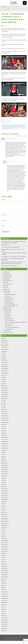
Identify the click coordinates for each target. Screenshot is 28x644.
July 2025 (3, 353)
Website (2, 225)
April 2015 (3, 613)
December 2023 (4, 392)
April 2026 (3, 338)
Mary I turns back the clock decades (9, 265)
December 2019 (4, 493)
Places (4, 285)
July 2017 (3, 555)
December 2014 (4, 622)
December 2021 (4, 441)
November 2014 (4, 624)
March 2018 (4, 538)
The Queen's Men (9, 320)
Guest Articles (6, 277)
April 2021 (3, 458)
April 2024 (3, 383)
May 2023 (3, 405)
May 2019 (3, 508)
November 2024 (4, 368)
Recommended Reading (10, 305)
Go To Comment (23, 136)
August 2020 (4, 476)
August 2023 (4, 398)
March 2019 (4, 512)
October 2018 (4, 523)
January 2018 (4, 542)
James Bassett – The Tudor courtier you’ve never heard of (14, 256)
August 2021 (4, 450)
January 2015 (4, 619)
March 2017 (4, 564)
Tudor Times (6, 330)
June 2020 (3, 480)
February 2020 (4, 488)
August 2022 (4, 424)
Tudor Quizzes (6, 639)
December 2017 (4, 544)
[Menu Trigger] (25, 3)
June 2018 (3, 531)
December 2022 (4, 415)
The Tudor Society (10, 6)
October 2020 (4, 471)
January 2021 (4, 465)
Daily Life (7, 296)
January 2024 (4, 390)
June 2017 (3, 557)
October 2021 (4, 446)
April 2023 (3, 407)
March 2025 (4, 360)
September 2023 (5, 396)
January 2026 (4, 342)
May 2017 (3, 559)
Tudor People (6, 310)
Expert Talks (5, 272)
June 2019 (3, 506)
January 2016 (4, 594)
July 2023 (3, 400)
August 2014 (4, 630)
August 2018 (4, 527)
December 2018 (4, 519)
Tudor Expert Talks (15, 639)
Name (4, 214)
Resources (5, 291)
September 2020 (5, 473)
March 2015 (4, 615)
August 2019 (4, 501)
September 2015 (5, 602)
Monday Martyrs (6, 280)
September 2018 (5, 525)
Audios (6, 292)
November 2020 (4, 469)
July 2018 (3, 529)
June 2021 (3, 454)
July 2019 (3, 504)
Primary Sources (8, 303)
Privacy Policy (23, 639)
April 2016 (3, 587)
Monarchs (7, 315)
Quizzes (5, 289)
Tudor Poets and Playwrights (11, 327)
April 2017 (3, 561)
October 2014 (4, 626)
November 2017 (4, 546)
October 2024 (4, 370)
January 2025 (4, 364)
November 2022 (4, 418)
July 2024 (3, 377)
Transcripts (5, 308)
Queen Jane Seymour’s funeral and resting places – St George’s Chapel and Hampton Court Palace (13, 262)
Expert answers (8, 299)
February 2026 (4, 340)
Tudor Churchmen (9, 324)
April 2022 (3, 433)
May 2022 (3, 431)
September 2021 (5, 448)
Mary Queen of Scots (9, 122)
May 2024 (3, 381)
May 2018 (3, 534)
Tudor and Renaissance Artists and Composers (15, 322)
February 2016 (4, 592)
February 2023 (4, 411)
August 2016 (4, 579)
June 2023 (3, 403)
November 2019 (4, 495)
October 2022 (4, 420)
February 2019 (4, 514)
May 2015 (3, 611)
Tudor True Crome (7, 332)
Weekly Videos (22, 638)
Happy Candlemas (5, 245)
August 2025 (4, 351)
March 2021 (4, 461)
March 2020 (4, 486)
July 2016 (3, 581)
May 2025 (3, 355)
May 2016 (3, 585)
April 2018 (3, 536)
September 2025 (5, 349)
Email (4, 220)
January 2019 (4, 516)
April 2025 (3, 358)
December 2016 (4, 570)
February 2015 (4, 617)
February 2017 (4, 566)
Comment (3, 199)
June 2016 (3, 583)
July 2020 (3, 478)
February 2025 (4, 362)
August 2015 (4, 604)
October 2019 (4, 497)
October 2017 (4, 549)
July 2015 (3, 607)
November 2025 (4, 345)
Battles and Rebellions (9, 294)
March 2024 (4, 385)
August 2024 (4, 375)
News (4, 282)
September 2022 (5, 422)
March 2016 (4, 589)
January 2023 (4, 413)
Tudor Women (8, 329)
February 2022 (4, 437)
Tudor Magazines (14, 638)
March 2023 (4, 409)
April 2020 (3, 484)
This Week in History (7, 306)
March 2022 (4, 435)
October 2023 (4, 394)
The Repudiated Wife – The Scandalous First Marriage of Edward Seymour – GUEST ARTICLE (13, 242)
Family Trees (7, 301)
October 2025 (4, 347)
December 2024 (4, 366)
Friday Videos (6, 275)
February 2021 (4, 463)
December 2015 (4, 596)
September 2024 (5, 373)
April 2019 (3, 510)
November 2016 (4, 572)
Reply (6, 158)
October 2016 (4, 574)
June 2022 (3, 428)
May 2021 (3, 456)
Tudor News (6, 638)
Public (4, 287)
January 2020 (4, 491)
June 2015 (3, 609)
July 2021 (3, 452)
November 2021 (4, 443)
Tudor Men (7, 325)
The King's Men (8, 318)
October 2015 (4, 600)
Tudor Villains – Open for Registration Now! (10, 247)
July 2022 (3, 426)
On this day (17, 6)
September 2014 (5, 628)
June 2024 (3, 379)
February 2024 (4, 388)
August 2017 (4, 553)
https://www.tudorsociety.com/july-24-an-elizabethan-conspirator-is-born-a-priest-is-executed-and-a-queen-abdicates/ (14, 127)
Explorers (7, 311)
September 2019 (5, 499)
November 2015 (4, 598)
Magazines (5, 279)
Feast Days (5, 273)
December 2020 (4, 467)
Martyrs (6, 313)
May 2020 (3, 482)
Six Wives (7, 317)
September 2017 (5, 551)
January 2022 (4, 439)
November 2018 (4, 521)
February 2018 (4, 540)
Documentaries (8, 298)
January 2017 (4, 568)
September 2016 (5, 577)
